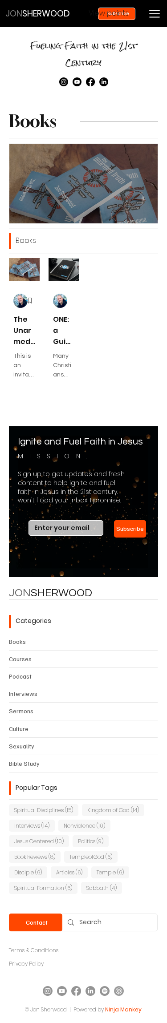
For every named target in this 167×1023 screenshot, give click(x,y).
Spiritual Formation (45, 888)
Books (17, 641)
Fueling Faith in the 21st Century (83, 54)
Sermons (21, 711)
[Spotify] (105, 991)
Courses (20, 659)
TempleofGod (93, 857)
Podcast (20, 676)
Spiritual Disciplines (46, 810)
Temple (113, 872)
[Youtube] (77, 81)
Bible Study (24, 763)
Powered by (88, 1009)
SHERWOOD (50, 592)
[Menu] (154, 13)
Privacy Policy (26, 963)
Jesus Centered (41, 841)
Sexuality (21, 746)
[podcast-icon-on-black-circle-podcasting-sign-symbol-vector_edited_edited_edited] (119, 991)
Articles (72, 872)
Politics (93, 841)
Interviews (23, 693)
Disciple (30, 872)
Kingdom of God (115, 810)
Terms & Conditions (33, 950)
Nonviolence (87, 825)
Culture (19, 728)
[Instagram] (63, 81)
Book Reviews (37, 857)
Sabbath (104, 888)
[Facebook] (90, 81)
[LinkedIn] (103, 81)
